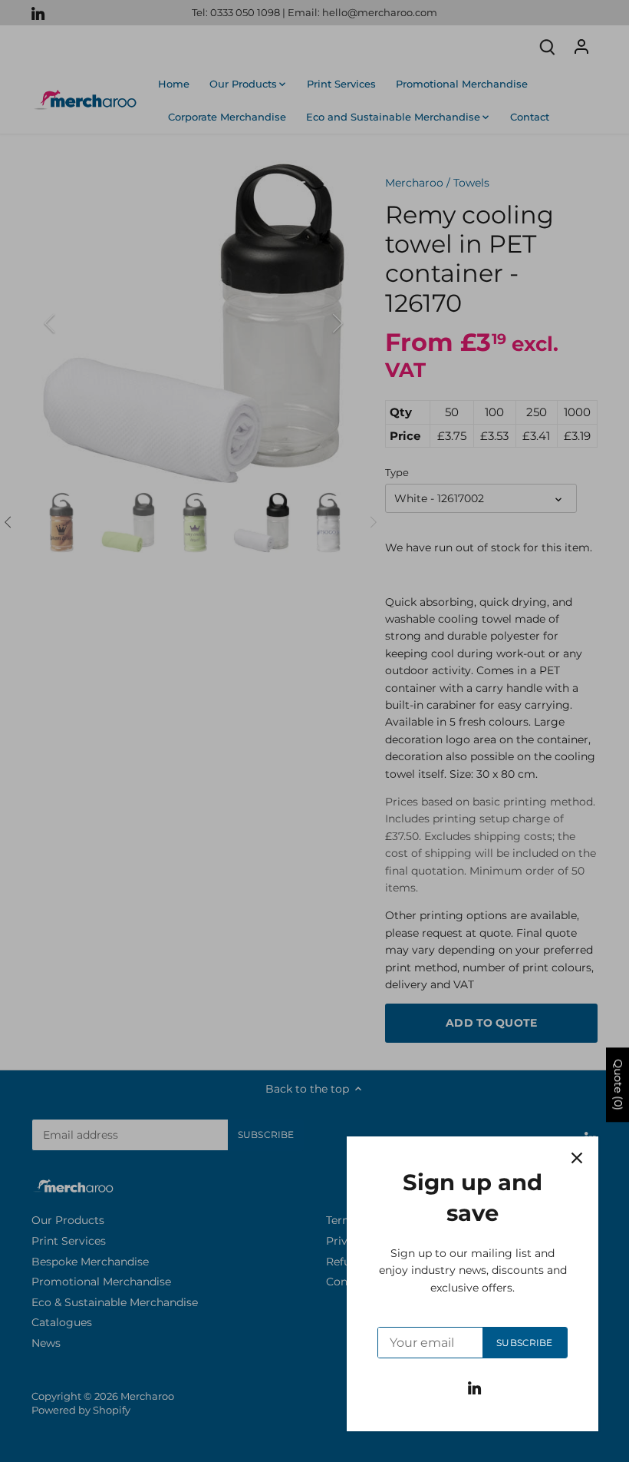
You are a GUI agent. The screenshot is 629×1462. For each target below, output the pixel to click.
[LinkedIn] (474, 1387)
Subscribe (524, 1342)
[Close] (577, 1158)
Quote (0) (618, 1085)
